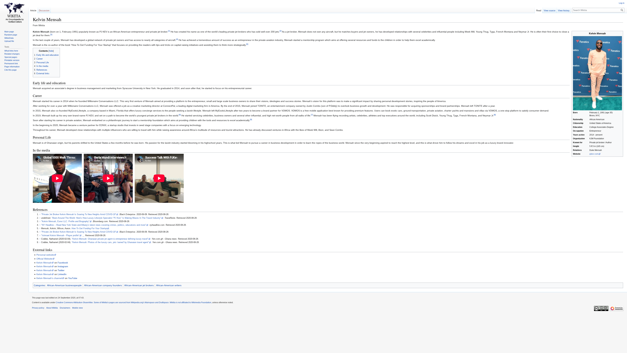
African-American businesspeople (64, 285)
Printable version (11, 60)
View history (564, 10)
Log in (621, 3)
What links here (11, 51)
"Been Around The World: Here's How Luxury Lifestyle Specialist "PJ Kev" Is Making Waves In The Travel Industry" (106, 218)
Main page (9, 32)
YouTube (72, 278)
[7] (312, 115)
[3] (51, 34)
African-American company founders (103, 285)
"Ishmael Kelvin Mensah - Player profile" (60, 235)
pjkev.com (593, 154)
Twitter (61, 270)
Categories (39, 285)
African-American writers (168, 285)
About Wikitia (52, 308)
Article (33, 10)
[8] (495, 115)
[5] (247, 44)
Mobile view (77, 308)
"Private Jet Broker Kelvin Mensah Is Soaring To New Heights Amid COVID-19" (78, 214)
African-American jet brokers (139, 285)
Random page (10, 35)
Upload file (9, 41)
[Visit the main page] (14, 13)
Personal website (45, 254)
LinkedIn (62, 274)
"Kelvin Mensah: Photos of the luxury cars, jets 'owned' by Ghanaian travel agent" (110, 242)
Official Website (44, 258)
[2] (280, 31)
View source (549, 10)
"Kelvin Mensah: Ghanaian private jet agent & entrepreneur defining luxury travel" (110, 239)
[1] (169, 31)
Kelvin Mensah (44, 262)
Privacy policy (38, 308)
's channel (49, 278)
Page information (12, 67)
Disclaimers (65, 308)
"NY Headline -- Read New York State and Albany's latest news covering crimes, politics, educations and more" (93, 225)
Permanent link (11, 63)
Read (538, 10)
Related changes (12, 54)
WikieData (9, 38)
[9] (251, 120)
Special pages (10, 57)
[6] (180, 115)
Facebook (63, 262)
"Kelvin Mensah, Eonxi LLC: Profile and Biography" (65, 221)
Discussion (44, 10)
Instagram (63, 266)
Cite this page (10, 70)
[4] (177, 39)
